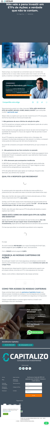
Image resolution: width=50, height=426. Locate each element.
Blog (3, 379)
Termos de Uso (16, 383)
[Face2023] (26, 368)
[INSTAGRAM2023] (23, 368)
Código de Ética (16, 387)
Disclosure (4, 390)
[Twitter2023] (30, 368)
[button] (32, 102)
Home (3, 377)
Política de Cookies (7, 411)
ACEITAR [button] (5, 413)
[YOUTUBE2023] (20, 368)
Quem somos (16, 377)
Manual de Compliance (4, 388)
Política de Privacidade (15, 380)
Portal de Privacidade (4, 384)
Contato (15, 390)
